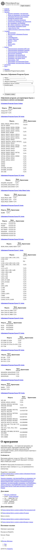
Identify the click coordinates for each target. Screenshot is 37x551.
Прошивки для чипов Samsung (17, 56)
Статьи (10, 36)
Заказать (6, 12)
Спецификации (12, 37)
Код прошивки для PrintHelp (16, 23)
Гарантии (27, 519)
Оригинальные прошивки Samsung (18, 50)
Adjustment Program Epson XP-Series (12, 116)
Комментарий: (8, 85)
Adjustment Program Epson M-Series (12, 239)
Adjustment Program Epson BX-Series (12, 365)
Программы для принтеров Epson (18, 61)
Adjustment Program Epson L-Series (12, 250)
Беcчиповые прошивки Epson (17, 26)
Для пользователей (29, 510)
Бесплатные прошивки (15, 53)
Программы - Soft (13, 60)
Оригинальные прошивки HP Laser (19, 48)
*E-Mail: (6, 79)
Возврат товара (28, 522)
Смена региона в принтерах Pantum (19, 29)
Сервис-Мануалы (13, 39)
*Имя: (6, 78)
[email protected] (13, 496)
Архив (10, 45)
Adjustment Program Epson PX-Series (12, 216)
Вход (5, 66)
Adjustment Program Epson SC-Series (12, 303)
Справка (7, 31)
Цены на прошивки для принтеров (18, 15)
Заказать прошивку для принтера (18, 13)
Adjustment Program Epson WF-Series (13, 393)
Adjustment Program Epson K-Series (12, 318)
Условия (26, 513)
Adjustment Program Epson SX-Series (12, 175)
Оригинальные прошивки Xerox (18, 52)
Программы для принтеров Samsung (19, 63)
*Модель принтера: (10, 81)
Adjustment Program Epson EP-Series (12, 350)
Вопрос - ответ (12, 40)
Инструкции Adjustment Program (18, 34)
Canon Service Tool (13, 28)
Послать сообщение (10, 494)
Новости (7, 10)
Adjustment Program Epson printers (18, 16)
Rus (5, 544)
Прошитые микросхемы (15, 18)
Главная (6, 8)
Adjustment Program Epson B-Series (12, 380)
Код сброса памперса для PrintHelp (18, 24)
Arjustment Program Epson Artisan (12, 103)
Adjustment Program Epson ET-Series (12, 333)
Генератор (7, 64)
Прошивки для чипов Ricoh (16, 55)
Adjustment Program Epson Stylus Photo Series (15, 190)
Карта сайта (11, 44)
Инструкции (12, 32)
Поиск (10, 42)
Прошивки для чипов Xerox (16, 58)
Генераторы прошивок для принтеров (19, 21)
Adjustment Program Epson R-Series (12, 205)
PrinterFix (10, 548)
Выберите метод (9, 83)
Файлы (6, 47)
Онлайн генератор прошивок (17, 20)
